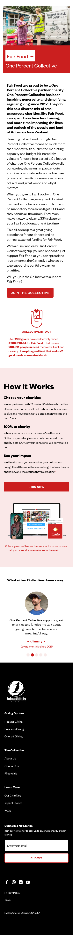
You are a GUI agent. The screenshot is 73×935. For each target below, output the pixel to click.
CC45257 (34, 913)
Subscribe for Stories (18, 825)
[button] (28, 654)
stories (30, 471)
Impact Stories (13, 803)
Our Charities (12, 795)
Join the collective (30, 292)
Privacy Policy (12, 892)
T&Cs (7, 899)
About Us (10, 758)
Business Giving (14, 729)
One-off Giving (13, 736)
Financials (10, 773)
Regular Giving (13, 721)
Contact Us (11, 766)
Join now (36, 487)
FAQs (7, 810)
